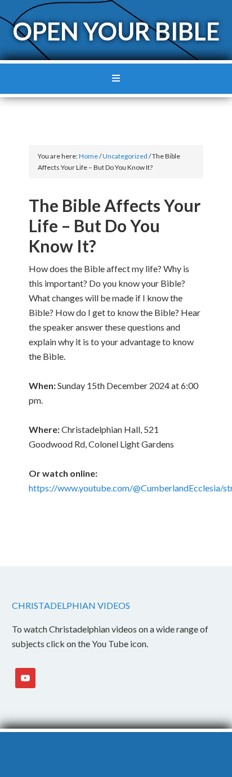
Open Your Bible (116, 31)
